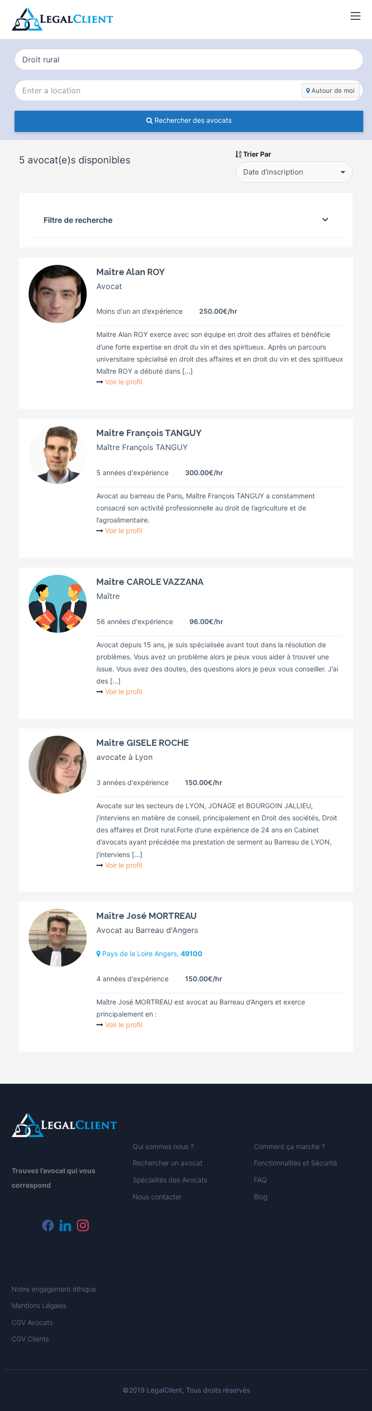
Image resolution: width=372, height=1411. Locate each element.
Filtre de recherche (78, 220)
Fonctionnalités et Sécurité (295, 1163)
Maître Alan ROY (130, 272)
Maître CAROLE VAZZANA (149, 582)
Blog (260, 1197)
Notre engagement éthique (54, 1289)
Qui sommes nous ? (163, 1146)
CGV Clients (30, 1339)
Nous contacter (157, 1197)
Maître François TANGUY (149, 433)
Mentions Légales (39, 1305)
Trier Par (256, 154)
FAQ (260, 1180)
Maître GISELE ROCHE (142, 743)
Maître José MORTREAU (146, 916)
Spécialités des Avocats (170, 1180)
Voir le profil (123, 382)
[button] (355, 16)
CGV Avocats (32, 1322)
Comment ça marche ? (289, 1146)
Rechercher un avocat (167, 1163)
